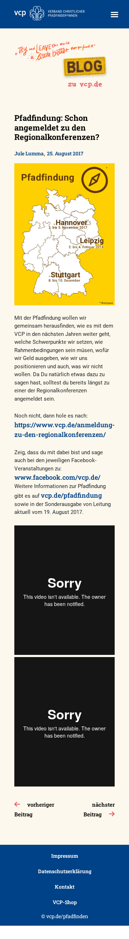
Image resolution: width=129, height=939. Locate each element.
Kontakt (65, 886)
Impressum (64, 855)
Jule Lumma (29, 153)
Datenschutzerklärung (64, 871)
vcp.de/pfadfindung (71, 495)
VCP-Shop (65, 902)
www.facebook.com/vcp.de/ (57, 477)
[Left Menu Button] (114, 14)
